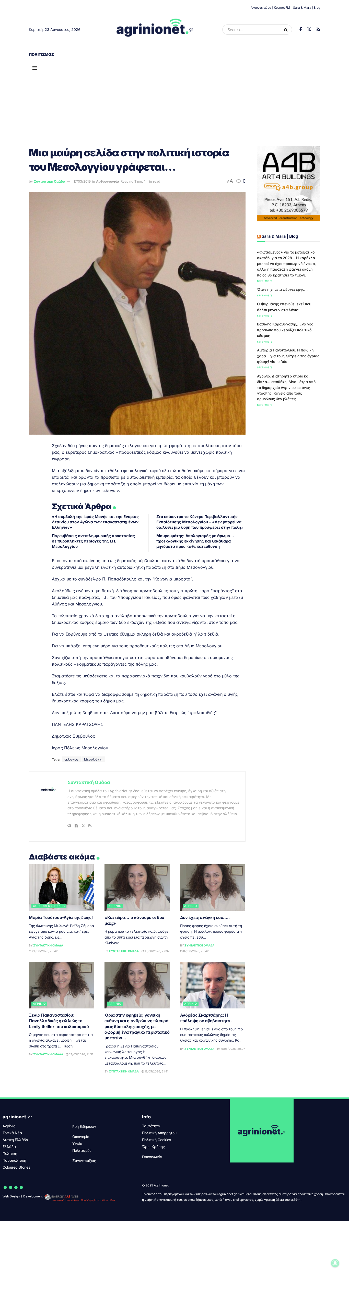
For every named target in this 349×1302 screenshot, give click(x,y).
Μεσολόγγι (93, 759)
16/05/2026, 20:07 (232, 1049)
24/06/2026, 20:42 (44, 951)
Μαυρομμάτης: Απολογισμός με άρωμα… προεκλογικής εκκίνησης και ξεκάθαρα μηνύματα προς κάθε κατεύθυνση (195, 541)
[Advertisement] (174, 99)
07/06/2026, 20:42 (195, 951)
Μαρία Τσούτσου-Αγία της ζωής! (61, 917)
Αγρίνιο (115, 906)
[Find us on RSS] (318, 30)
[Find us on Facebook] (300, 30)
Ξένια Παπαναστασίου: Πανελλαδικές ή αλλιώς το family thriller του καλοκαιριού (59, 1021)
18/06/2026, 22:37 (156, 951)
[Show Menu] (34, 68)
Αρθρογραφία (107, 181)
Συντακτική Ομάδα (49, 181)
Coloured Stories (49, 906)
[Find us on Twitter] (309, 30)
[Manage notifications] (335, 1263)
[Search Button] (287, 29)
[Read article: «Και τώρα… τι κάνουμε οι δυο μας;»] (137, 887)
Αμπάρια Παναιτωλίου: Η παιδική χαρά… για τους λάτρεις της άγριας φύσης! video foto (288, 356)
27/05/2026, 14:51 (80, 1054)
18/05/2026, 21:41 (156, 1071)
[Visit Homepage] (154, 29)
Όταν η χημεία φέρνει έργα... (282, 289)
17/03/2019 (82, 181)
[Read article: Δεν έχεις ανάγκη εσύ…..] (213, 887)
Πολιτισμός (41, 54)
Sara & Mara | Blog (306, 7)
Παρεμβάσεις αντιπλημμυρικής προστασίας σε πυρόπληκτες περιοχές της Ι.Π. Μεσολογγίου (93, 541)
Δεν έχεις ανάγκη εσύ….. (205, 917)
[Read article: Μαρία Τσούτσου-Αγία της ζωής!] (61, 887)
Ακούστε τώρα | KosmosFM (270, 7)
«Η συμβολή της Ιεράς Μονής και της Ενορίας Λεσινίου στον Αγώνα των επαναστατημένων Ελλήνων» (95, 522)
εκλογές (71, 759)
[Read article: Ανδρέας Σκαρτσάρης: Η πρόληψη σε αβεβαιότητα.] (213, 985)
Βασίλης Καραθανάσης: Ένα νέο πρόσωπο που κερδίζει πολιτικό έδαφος (285, 330)
